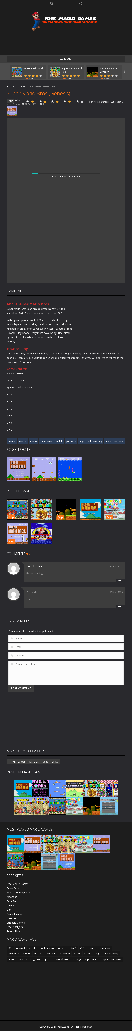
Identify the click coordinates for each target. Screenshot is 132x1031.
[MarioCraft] (109, 805)
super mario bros (114, 441)
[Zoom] (18, 469)
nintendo (51, 953)
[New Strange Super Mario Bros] (32, 843)
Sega (22, 86)
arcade (11, 441)
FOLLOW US (80, 3)
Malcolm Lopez (35, 566)
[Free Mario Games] (66, 20)
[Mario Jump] (57, 788)
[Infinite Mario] (40, 805)
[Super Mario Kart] (74, 788)
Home (12, 86)
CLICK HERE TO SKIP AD (66, 176)
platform (71, 441)
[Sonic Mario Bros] (23, 805)
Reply (121, 580)
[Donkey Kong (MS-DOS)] (40, 788)
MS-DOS (34, 761)
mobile (59, 441)
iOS (82, 948)
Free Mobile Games (18, 884)
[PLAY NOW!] (17, 71)
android (20, 948)
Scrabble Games (16, 922)
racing (87, 953)
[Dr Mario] (109, 788)
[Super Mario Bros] (66, 861)
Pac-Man (12, 901)
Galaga (10, 905)
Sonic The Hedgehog (18, 892)
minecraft (14, 953)
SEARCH (51, 3)
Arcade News (14, 931)
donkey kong (47, 948)
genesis (23, 441)
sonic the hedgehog (29, 959)
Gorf (9, 909)
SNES (55, 761)
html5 (73, 948)
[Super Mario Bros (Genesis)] (101, 843)
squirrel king (61, 959)
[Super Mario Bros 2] (23, 788)
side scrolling (95, 441)
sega (81, 441)
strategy (76, 959)
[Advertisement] (69, 41)
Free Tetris (13, 918)
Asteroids (12, 896)
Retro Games (14, 888)
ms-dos (38, 953)
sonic (11, 959)
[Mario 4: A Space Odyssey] (91, 805)
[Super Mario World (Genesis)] (57, 805)
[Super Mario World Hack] (91, 788)
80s (11, 948)
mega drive (46, 441)
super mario (91, 959)
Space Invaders (15, 914)
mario (33, 441)
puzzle (77, 953)
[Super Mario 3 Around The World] (74, 805)
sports (47, 959)
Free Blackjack (15, 927)
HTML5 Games (17, 761)
